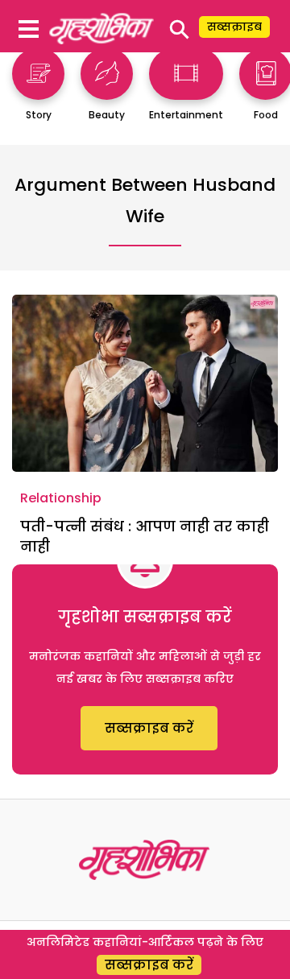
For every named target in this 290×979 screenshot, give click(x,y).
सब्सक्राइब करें (149, 728)
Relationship (61, 498)
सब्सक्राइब (234, 27)
